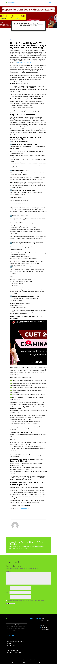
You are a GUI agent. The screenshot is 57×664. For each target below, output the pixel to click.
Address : (20, 624)
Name (8, 588)
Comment (8, 571)
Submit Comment (10, 603)
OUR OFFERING (45, 620)
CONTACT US (44, 627)
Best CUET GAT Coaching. (24, 62)
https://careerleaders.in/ (23, 508)
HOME (42, 618)
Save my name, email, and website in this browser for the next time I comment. (26, 600)
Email (7, 592)
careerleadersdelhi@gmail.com (19, 532)
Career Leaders (13, 624)
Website (8, 597)
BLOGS (43, 623)
